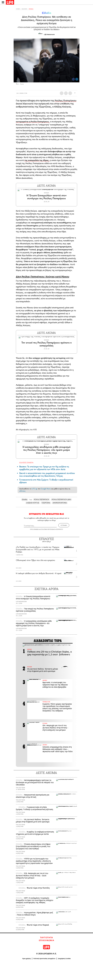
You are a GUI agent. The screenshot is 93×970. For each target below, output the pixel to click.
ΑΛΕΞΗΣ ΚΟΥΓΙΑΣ (32, 503)
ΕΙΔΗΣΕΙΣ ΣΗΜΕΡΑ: (26, 462)
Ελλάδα (31, 9)
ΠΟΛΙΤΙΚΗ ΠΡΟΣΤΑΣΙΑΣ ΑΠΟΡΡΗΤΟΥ (52, 529)
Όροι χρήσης (26, 958)
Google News (46, 489)
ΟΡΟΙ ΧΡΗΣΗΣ (34, 529)
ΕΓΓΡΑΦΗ (64, 525)
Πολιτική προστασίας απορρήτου (44, 958)
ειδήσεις (22, 491)
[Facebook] (73, 79)
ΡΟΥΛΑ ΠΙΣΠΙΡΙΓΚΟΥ (41, 499)
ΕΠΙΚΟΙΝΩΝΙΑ (46, 940)
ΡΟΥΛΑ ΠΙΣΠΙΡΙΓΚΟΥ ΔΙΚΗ (61, 499)
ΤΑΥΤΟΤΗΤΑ (46, 938)
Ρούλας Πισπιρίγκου (65, 100)
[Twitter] (76, 79)
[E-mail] (70, 93)
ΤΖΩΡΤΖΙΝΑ (46, 503)
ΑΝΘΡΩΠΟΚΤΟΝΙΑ (60, 503)
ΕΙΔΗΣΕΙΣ (24, 9)
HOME (18, 9)
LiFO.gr (34, 489)
